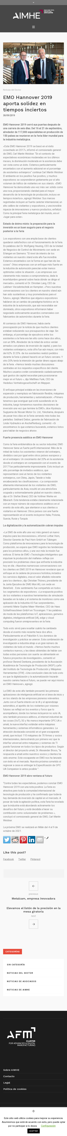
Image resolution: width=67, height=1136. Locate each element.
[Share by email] (40, 839)
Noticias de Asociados (21, 981)
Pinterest (35, 859)
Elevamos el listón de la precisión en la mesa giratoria (34, 909)
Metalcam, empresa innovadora (33, 898)
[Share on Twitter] (7, 839)
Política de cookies (14, 1089)
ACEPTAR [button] (33, 1130)
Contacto (8, 1076)
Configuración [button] (48, 1126)
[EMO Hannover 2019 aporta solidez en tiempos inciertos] (33, 63)
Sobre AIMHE (11, 1069)
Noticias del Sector (12, 90)
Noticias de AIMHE (18, 989)
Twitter (22, 859)
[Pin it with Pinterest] (23, 839)
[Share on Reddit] (15, 839)
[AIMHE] (33, 14)
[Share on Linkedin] (31, 839)
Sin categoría (16, 964)
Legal (6, 1082)
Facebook (8, 859)
